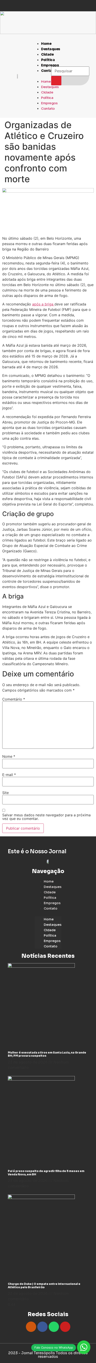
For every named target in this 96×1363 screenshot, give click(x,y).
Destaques (50, 49)
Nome (8, 756)
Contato (48, 70)
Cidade (47, 54)
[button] (38, 76)
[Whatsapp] (54, 1327)
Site (5, 792)
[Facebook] (42, 1327)
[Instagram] (31, 1327)
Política (48, 60)
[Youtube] (65, 1327)
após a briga (43, 304)
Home (46, 43)
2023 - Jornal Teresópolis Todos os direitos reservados (48, 1355)
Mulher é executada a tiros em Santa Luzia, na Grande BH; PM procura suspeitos (47, 1054)
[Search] (56, 80)
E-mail (9, 774)
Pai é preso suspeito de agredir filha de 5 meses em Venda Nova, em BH (46, 1172)
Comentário (13, 699)
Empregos (49, 103)
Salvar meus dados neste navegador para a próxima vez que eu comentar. (46, 816)
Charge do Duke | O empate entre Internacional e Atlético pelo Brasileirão (44, 1285)
